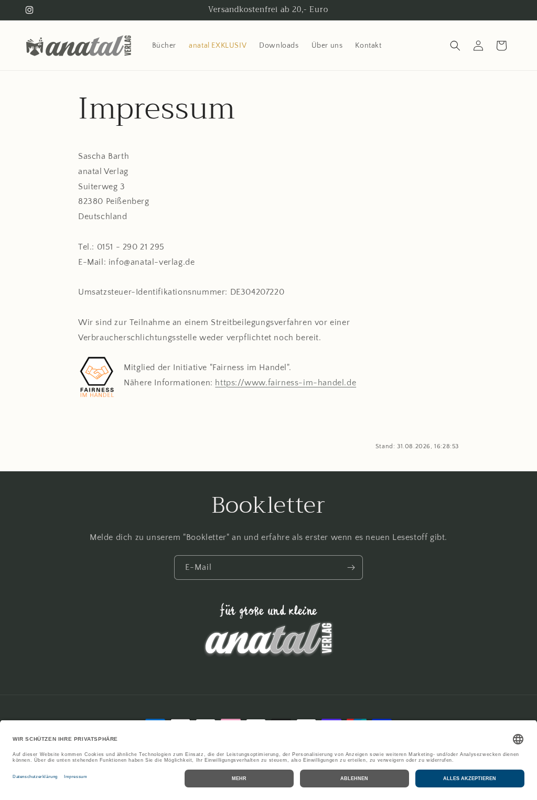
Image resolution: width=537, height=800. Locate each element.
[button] (455, 45)
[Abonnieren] (350, 567)
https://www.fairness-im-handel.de (285, 382)
